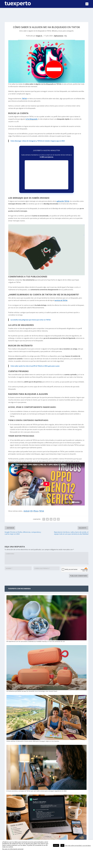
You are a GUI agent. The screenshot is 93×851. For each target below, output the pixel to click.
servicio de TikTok (61, 300)
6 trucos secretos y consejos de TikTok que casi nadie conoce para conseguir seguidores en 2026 (36, 791)
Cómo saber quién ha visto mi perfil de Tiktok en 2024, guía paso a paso (35, 366)
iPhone (35, 511)
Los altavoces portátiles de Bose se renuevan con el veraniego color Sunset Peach (31, 691)
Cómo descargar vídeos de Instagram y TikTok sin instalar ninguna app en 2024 (38, 141)
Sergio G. (39, 36)
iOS (31, 511)
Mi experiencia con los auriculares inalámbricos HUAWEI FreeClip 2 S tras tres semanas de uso (35, 641)
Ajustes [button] (56, 845)
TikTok (24, 99)
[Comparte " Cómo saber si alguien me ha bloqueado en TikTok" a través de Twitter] (47, 519)
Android (26, 511)
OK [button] (62, 845)
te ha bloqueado (31, 119)
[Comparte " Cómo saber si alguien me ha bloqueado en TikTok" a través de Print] (58, 519)
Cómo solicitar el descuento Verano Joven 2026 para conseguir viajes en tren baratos (32, 741)
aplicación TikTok (63, 201)
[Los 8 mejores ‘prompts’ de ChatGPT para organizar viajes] (46, 817)
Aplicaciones (58, 36)
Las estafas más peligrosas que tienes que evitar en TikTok (31, 320)
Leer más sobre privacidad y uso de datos (78, 845)
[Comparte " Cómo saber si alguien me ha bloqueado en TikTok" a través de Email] (54, 519)
